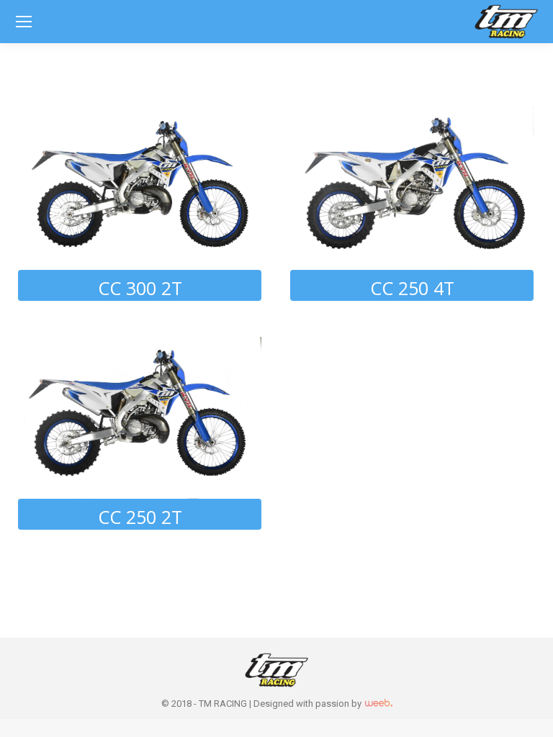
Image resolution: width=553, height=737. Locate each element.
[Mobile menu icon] (23, 21)
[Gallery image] (139, 189)
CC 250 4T (412, 288)
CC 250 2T (140, 517)
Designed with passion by (308, 703)
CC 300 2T (140, 288)
